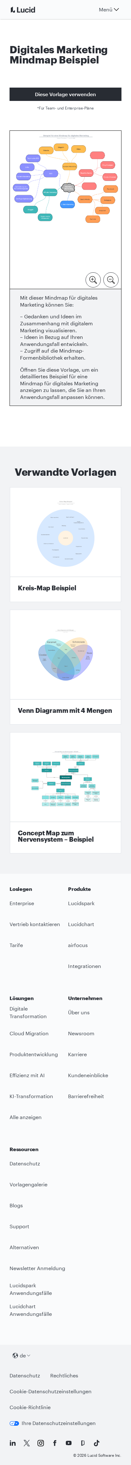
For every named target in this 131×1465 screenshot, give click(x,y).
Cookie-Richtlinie (30, 1407)
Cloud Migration (29, 1033)
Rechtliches (64, 1375)
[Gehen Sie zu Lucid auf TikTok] (96, 1443)
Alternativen (24, 1247)
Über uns (79, 1012)
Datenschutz (25, 1163)
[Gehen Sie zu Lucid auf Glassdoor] (82, 1443)
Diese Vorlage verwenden (65, 94)
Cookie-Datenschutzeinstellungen (51, 1391)
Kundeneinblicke (88, 1075)
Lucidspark (81, 903)
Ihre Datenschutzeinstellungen (59, 1423)
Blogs (16, 1205)
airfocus (78, 945)
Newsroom (81, 1033)
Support (19, 1226)
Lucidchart (81, 924)
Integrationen (84, 966)
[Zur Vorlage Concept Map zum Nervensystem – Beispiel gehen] (65, 792)
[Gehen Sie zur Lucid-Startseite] (31, 9)
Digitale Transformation (28, 1012)
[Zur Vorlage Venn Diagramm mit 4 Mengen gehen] (65, 667)
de (23, 1355)
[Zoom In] (93, 279)
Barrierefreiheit (86, 1096)
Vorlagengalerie (28, 1184)
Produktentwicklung (34, 1054)
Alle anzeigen (26, 1117)
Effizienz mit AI (27, 1075)
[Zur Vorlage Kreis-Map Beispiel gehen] (65, 544)
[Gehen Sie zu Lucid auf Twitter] (27, 1443)
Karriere (77, 1054)
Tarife (16, 945)
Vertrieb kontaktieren (35, 924)
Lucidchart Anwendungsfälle (31, 1310)
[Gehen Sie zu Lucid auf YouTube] (69, 1443)
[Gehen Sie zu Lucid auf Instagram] (41, 1443)
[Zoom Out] (111, 279)
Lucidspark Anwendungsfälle (31, 1289)
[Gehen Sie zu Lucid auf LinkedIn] (13, 1443)
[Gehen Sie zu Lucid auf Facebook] (55, 1443)
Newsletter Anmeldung (37, 1268)
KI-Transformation (31, 1096)
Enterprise (22, 903)
